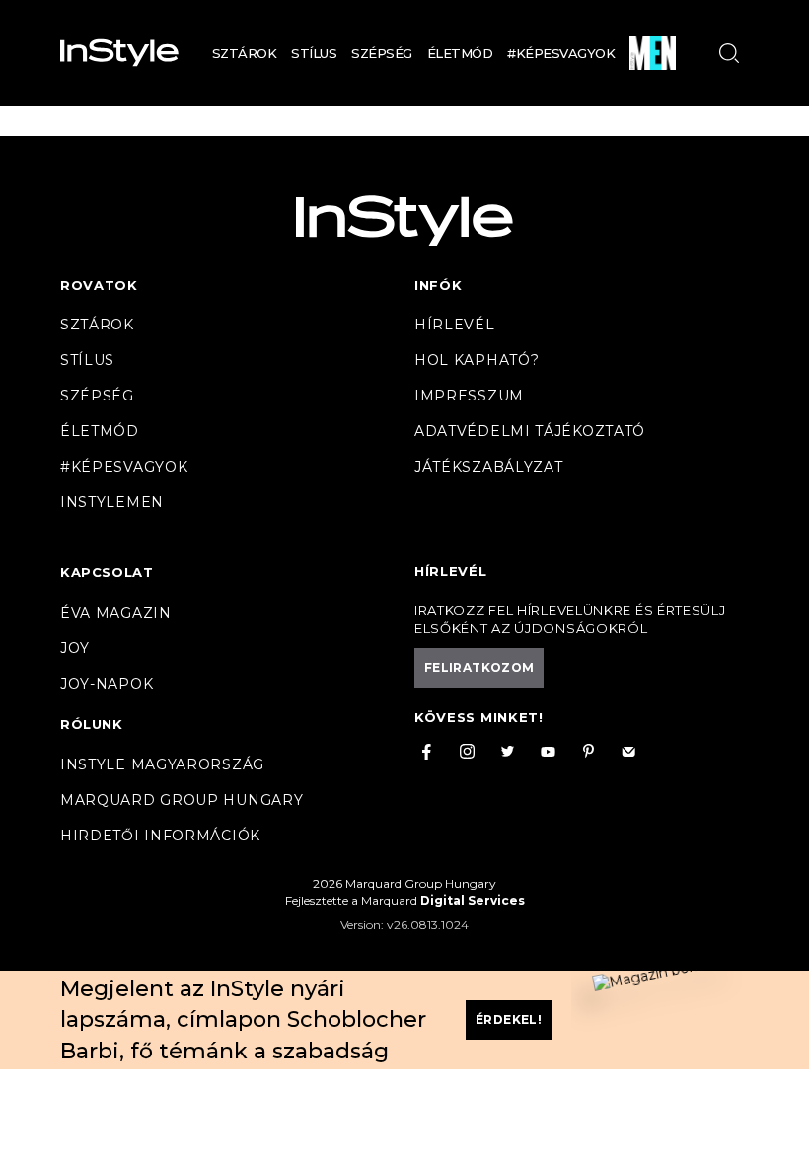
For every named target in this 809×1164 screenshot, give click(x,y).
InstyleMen (112, 502)
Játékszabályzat (488, 466)
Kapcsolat (106, 572)
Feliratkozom (479, 667)
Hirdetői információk (160, 835)
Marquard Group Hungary (181, 800)
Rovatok (99, 285)
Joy (75, 648)
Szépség (381, 53)
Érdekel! (509, 1019)
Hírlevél (454, 324)
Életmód (460, 53)
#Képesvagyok (561, 53)
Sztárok (244, 53)
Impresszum (469, 395)
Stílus (313, 53)
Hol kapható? (476, 360)
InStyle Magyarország (162, 764)
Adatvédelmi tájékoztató (529, 431)
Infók (438, 285)
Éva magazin (116, 612)
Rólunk (91, 724)
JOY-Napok (106, 683)
